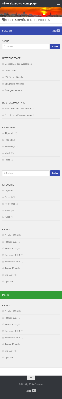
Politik (7, 159)
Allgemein (9, 133)
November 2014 (12, 261)
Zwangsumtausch (13, 90)
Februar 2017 (11, 242)
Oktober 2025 (11, 235)
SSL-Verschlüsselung (15, 77)
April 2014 (9, 281)
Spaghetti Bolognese (14, 83)
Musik (8, 153)
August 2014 (11, 268)
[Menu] (58, 3)
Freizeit (8, 140)
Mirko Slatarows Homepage (19, 3)
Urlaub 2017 (10, 70)
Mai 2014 (9, 275)
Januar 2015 (10, 248)
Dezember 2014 (12, 255)
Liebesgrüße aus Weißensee (18, 64)
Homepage (10, 146)
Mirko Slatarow (12, 108)
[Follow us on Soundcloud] (53, 30)
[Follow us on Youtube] (58, 30)
